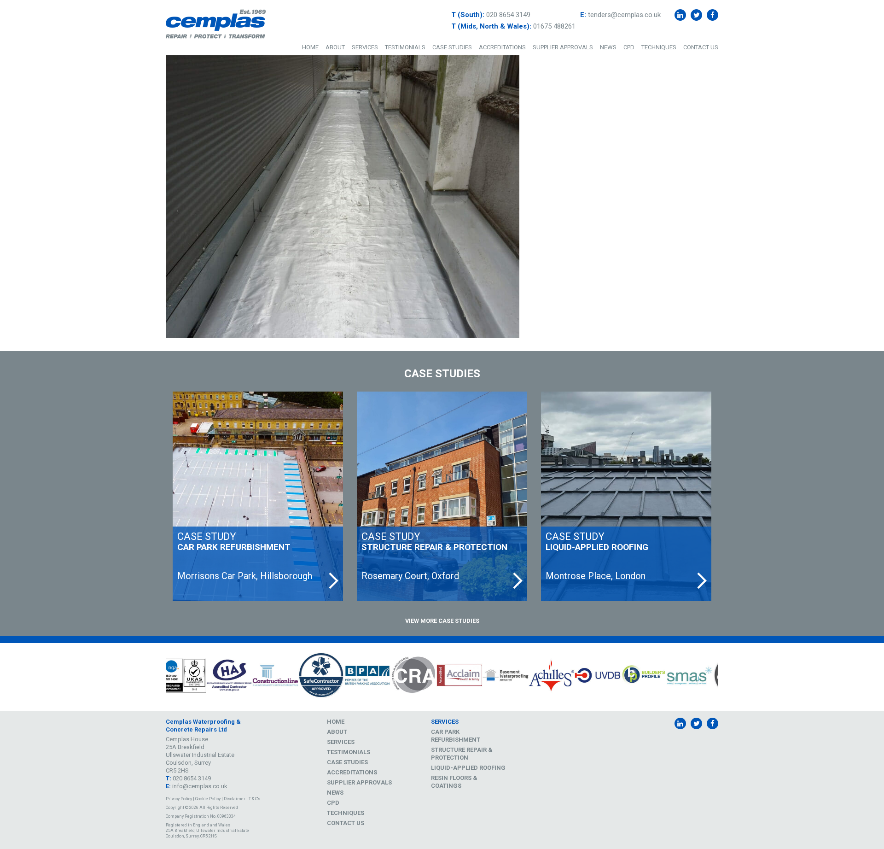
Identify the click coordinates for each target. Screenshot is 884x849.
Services (365, 47)
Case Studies (452, 47)
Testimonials (405, 47)
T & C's (254, 798)
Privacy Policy (179, 798)
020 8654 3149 (508, 15)
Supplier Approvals (563, 47)
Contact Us (700, 47)
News (608, 47)
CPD (628, 47)
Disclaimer (234, 798)
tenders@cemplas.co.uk (624, 15)
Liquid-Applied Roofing (468, 767)
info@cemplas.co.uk (199, 786)
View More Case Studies (442, 620)
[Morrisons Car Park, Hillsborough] (258, 496)
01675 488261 (554, 26)
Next (725, 676)
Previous (158, 676)
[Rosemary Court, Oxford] (442, 496)
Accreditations (502, 47)
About (335, 47)
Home (310, 47)
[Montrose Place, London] (626, 496)
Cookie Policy (208, 798)
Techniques (658, 47)
